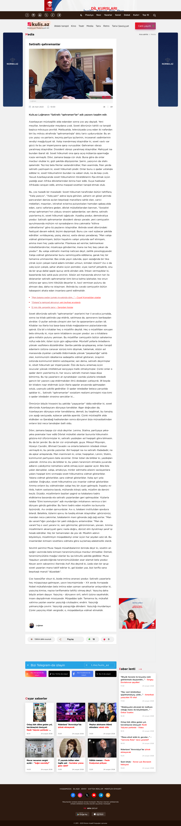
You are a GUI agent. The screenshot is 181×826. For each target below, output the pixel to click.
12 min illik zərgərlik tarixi (52, 307)
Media (90, 26)
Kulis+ (136, 15)
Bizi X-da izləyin (105, 674)
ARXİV (84, 789)
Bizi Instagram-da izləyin (37, 674)
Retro (106, 26)
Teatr (81, 26)
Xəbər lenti (127, 669)
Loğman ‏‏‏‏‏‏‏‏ (39, 626)
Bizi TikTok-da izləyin (60, 674)
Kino (73, 26)
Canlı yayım (144, 26)
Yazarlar (108, 15)
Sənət (118, 15)
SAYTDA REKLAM (95, 789)
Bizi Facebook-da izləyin (83, 674)
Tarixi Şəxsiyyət (120, 26)
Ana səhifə (143, 34)
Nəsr (98, 15)
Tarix (98, 26)
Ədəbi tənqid (61, 26)
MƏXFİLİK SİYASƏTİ (113, 789)
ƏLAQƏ (76, 789)
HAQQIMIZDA (66, 789)
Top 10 (145, 15)
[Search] (154, 15)
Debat (127, 15)
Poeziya (89, 15)
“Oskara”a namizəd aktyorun (56, 302)
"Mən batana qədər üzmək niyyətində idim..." (66, 297)
